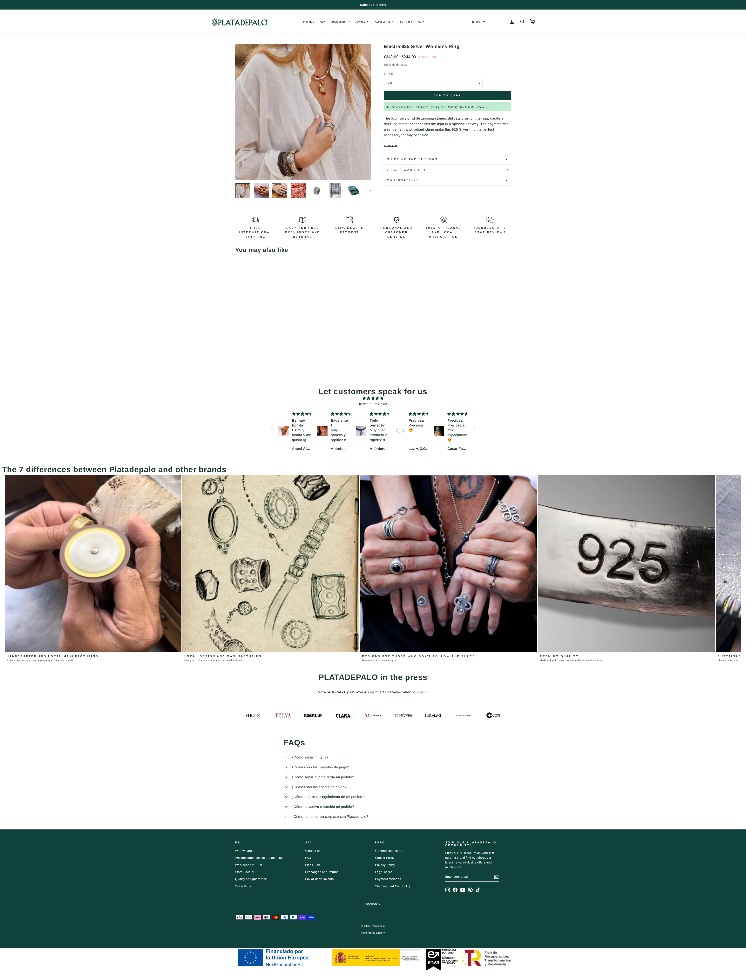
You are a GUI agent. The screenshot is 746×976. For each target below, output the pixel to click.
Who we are (243, 850)
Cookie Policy (385, 857)
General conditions (388, 850)
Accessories (383, 21)
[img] (373, 398)
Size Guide (313, 865)
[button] (273, 427)
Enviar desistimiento (319, 879)
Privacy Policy (385, 865)
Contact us (313, 850)
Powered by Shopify (373, 932)
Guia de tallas (398, 64)
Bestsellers (339, 21)
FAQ (308, 857)
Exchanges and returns (322, 872)
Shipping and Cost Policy (393, 886)
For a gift (406, 21)
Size (389, 74)
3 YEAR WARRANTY (406, 169)
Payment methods (388, 879)
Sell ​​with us (243, 886)
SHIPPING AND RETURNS (412, 159)
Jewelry (360, 21)
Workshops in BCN (248, 865)
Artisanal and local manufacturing (259, 857)
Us (420, 21)
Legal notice (384, 872)
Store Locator (244, 872)
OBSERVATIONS (403, 180)
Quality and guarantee (251, 879)
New (322, 21)
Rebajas (308, 21)
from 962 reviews (373, 404)
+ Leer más (390, 145)
